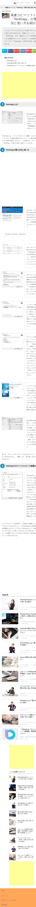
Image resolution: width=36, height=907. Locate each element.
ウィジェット (4, 895)
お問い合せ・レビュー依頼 (8, 900)
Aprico (3, 890)
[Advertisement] (21, 757)
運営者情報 (4, 904)
